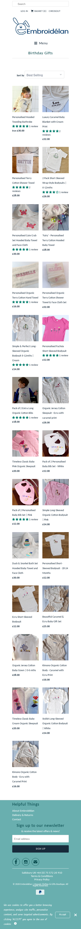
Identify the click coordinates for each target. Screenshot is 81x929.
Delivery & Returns (22, 815)
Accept (62, 915)
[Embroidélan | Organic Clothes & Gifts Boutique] (40, 27)
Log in (24, 11)
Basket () (40, 11)
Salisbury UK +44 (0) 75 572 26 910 (42, 873)
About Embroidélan (23, 811)
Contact (16, 819)
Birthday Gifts (40, 53)
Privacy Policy (42, 879)
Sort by (20, 75)
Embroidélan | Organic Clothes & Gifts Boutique (42, 884)
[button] (20, 126)
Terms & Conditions (42, 876)
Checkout (54, 11)
